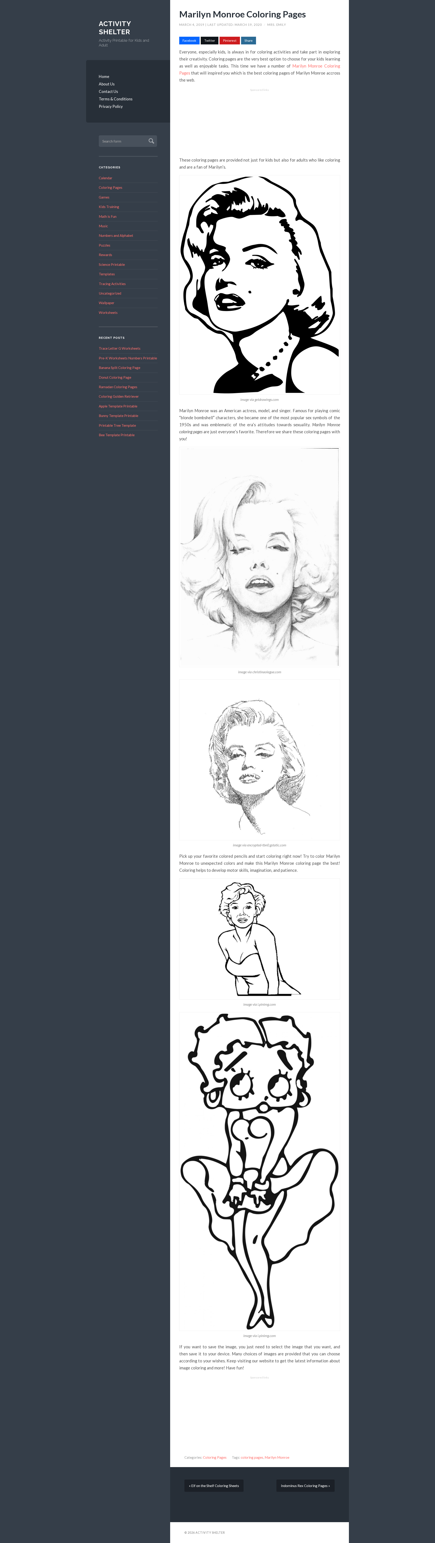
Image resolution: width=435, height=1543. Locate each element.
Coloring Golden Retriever (119, 396)
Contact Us (108, 91)
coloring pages (252, 1457)
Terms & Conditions (116, 99)
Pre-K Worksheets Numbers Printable (128, 358)
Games (104, 197)
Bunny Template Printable (118, 416)
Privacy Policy (111, 106)
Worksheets (108, 312)
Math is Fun (107, 216)
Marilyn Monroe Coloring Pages (242, 14)
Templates (107, 274)
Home (104, 76)
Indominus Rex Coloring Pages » (305, 1486)
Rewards (105, 255)
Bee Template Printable (117, 435)
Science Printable (112, 264)
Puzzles (104, 245)
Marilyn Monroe (277, 1457)
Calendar (105, 178)
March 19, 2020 (249, 25)
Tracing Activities (112, 284)
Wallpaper (106, 303)
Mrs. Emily (276, 25)
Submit (151, 140)
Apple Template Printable (118, 406)
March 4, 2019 (192, 25)
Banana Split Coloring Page (119, 368)
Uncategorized (110, 293)
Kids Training (109, 207)
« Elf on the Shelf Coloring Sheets (214, 1486)
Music (103, 226)
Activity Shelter (115, 28)
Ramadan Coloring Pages (118, 387)
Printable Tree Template (117, 425)
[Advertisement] (259, 123)
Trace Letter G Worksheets (119, 348)
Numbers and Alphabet (116, 235)
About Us (107, 84)
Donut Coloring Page (115, 377)
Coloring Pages (110, 187)
